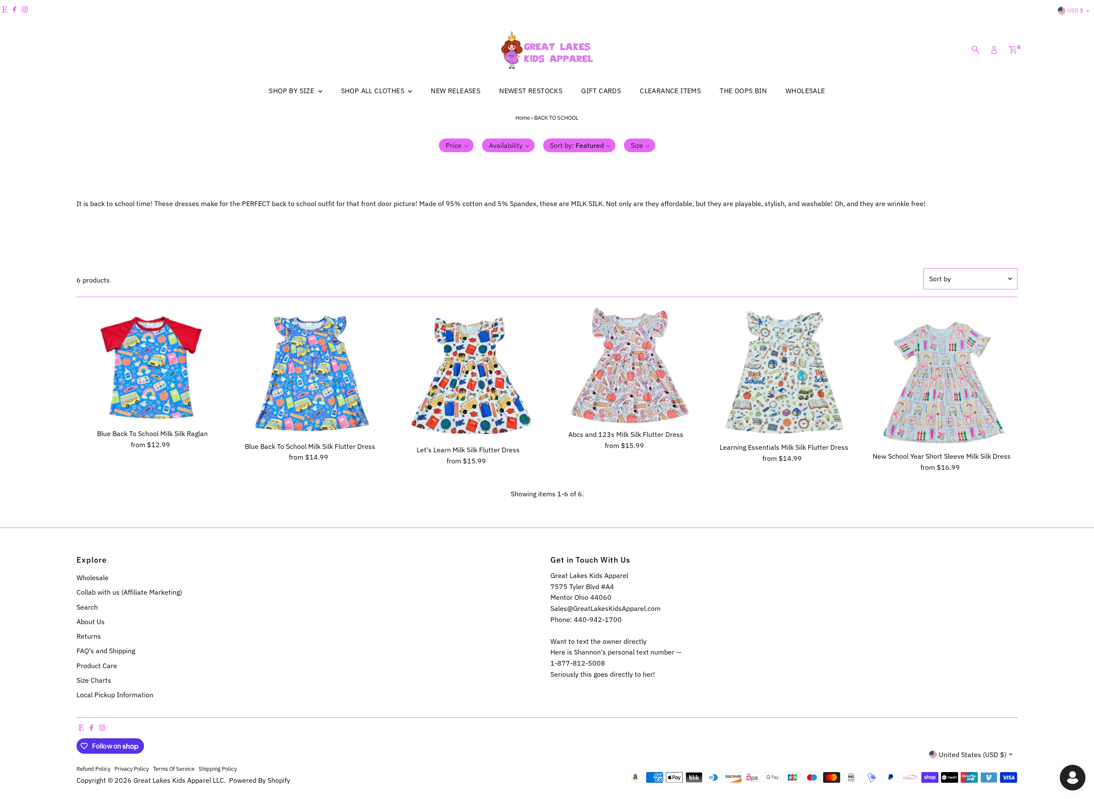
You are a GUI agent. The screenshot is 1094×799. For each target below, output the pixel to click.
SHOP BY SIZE (292, 90)
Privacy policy (132, 768)
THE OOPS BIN (743, 90)
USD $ (1075, 10)
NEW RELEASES (455, 90)
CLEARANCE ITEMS (670, 90)
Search (87, 607)
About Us (90, 621)
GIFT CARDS (601, 90)
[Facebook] (14, 10)
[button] (456, 145)
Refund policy (93, 768)
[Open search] (975, 49)
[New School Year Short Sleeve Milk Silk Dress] (942, 377)
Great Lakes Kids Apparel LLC (178, 780)
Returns (88, 636)
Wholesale (92, 577)
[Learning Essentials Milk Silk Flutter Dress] (784, 372)
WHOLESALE (805, 90)
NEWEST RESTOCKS (530, 90)
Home (522, 117)
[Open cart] (1013, 49)
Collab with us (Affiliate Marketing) (129, 592)
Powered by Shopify (259, 780)
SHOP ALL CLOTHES (373, 90)
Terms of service (173, 768)
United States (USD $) (972, 754)
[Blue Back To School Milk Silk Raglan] (152, 365)
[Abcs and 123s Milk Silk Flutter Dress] (626, 366)
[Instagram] (25, 10)
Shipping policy (218, 768)
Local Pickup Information (114, 694)
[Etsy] (4, 10)
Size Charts (93, 680)
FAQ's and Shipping (105, 650)
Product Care (96, 665)
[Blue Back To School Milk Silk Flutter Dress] (310, 371)
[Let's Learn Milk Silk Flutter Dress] (468, 373)
